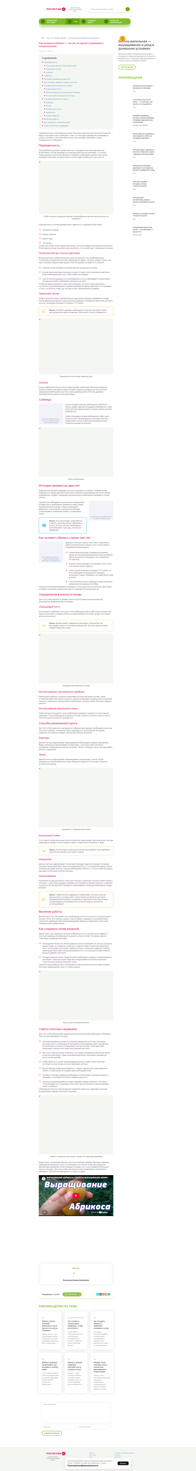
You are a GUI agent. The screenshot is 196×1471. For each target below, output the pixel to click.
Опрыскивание (52, 116)
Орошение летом (53, 69)
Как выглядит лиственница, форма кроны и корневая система (144, 200)
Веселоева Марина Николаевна (76, 1280)
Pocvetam (55, 9)
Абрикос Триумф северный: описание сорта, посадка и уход (75, 1365)
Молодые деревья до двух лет (57, 79)
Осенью (49, 72)
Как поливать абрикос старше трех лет (60, 82)
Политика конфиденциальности (124, 1453)
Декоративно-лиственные (76, 1317)
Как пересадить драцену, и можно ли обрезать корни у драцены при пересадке (144, 152)
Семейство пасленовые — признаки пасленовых (143, 87)
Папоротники (137, 235)
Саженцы (48, 76)
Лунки (48, 106)
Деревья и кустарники (140, 125)
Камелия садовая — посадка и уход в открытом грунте (141, 184)
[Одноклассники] (103, 1294)
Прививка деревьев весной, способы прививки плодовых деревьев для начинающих (143, 119)
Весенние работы (51, 119)
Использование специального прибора (63, 92)
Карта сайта (92, 1455)
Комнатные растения (52, 21)
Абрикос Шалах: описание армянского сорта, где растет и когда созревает (49, 1325)
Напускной (50, 112)
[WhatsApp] (109, 1294)
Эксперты (118, 1457)
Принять (123, 1463)
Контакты (117, 1455)
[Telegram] (106, 1294)
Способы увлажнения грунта (56, 99)
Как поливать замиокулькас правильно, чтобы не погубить (75, 1324)
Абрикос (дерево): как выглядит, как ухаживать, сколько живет (50, 1365)
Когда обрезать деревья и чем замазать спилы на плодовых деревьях (143, 136)
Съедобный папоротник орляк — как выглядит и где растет (143, 229)
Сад (75, 21)
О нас (91, 1457)
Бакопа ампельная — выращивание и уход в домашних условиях (136, 44)
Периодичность (51, 62)
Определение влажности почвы (58, 86)
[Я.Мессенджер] (97, 1294)
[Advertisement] (76, 1241)
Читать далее (127, 67)
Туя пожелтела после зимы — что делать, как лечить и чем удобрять (143, 102)
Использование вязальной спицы (60, 96)
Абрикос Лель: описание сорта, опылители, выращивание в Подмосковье (100, 1367)
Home (43, 38)
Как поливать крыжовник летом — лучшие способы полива (101, 517)
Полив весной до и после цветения (61, 66)
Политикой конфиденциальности (82, 1465)
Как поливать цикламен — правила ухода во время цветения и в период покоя (51, 559)
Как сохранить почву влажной (57, 122)
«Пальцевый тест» (54, 89)
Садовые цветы (92, 21)
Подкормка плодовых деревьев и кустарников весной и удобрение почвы (144, 168)
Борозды (50, 102)
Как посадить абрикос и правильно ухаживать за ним (101, 1324)
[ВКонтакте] (100, 1294)
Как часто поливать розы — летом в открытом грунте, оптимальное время (51, 420)
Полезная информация (116, 21)
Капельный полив (54, 109)
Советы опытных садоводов (56, 126)
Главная (91, 1453)
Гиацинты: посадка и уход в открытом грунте (144, 214)
